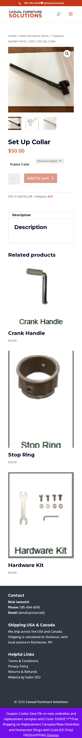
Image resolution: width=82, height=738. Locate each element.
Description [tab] (21, 215)
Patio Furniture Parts (34, 36)
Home (12, 36)
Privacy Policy (18, 666)
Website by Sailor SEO (24, 677)
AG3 (32, 41)
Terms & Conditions (23, 661)
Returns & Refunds (22, 671)
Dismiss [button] (53, 735)
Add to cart (38, 178)
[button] (67, 53)
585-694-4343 (32, 3)
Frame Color (20, 164)
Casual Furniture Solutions (47, 702)
